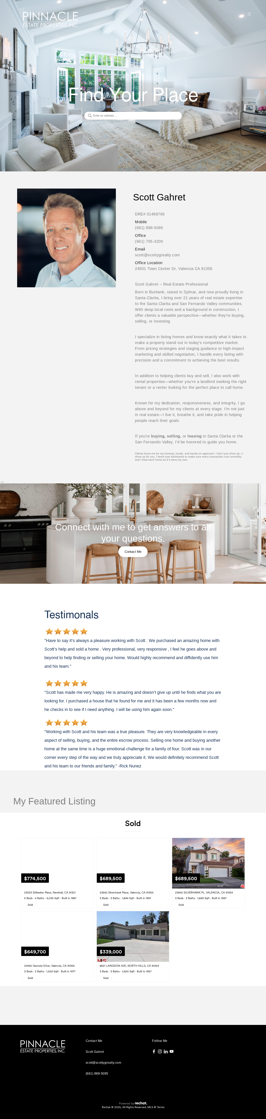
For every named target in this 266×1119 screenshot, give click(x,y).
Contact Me (133, 552)
